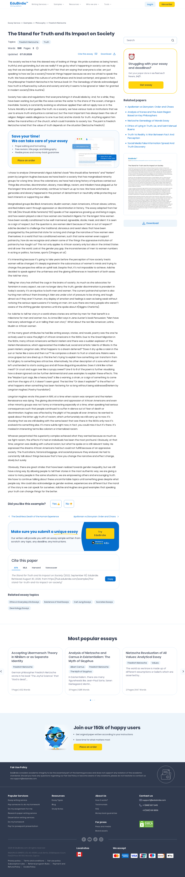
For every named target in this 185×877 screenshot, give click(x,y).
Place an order (26, 160)
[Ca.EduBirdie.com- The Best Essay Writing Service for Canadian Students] (79, 854)
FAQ (97, 809)
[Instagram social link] (101, 839)
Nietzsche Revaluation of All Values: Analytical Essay (146, 655)
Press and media (103, 826)
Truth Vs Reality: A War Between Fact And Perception (151, 136)
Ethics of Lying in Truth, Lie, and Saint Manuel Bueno (152, 127)
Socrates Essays (104, 602)
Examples (28, 23)
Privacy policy (14, 861)
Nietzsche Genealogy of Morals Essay (148, 120)
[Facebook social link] (84, 839)
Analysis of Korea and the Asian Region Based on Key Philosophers (149, 113)
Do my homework (16, 822)
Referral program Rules (39, 864)
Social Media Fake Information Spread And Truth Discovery (151, 145)
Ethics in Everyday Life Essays (24, 602)
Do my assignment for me (20, 809)
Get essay (146, 85)
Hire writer (167, 4)
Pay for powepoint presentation (23, 826)
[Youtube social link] (89, 839)
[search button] (172, 40)
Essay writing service (17, 800)
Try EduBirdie (100, 533)
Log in (150, 4)
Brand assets (101, 831)
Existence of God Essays (56, 602)
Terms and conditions (34, 861)
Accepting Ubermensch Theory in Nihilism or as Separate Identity (35, 657)
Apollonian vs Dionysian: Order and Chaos (95, 516)
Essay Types (57, 800)
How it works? (101, 800)
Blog (54, 804)
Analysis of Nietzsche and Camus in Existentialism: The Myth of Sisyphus (89, 657)
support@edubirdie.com (154, 800)
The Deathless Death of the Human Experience (35, 516)
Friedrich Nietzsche (57, 23)
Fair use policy (54, 861)
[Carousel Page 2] (92, 700)
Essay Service (14, 23)
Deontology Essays (19, 608)
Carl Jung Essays (82, 602)
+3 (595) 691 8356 (150, 810)
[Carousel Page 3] (94, 700)
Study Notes (57, 809)
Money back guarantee (106, 813)
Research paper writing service (22, 813)
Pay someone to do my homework (24, 804)
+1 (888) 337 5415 (150, 805)
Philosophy (41, 23)
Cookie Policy (29, 867)
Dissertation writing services (21, 817)
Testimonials (101, 804)
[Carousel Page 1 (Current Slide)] (90, 700)
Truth (46, 42)
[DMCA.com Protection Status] (146, 823)
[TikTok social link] (95, 839)
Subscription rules (16, 864)
